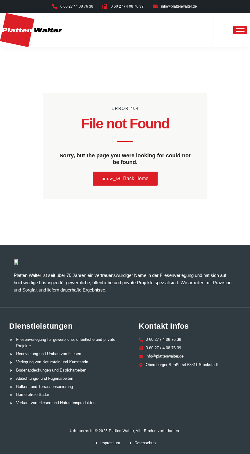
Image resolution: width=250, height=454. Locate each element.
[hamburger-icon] (240, 30)
